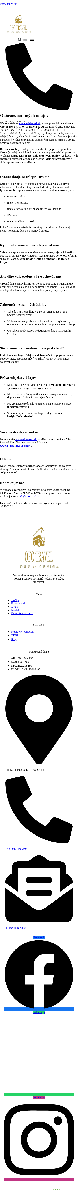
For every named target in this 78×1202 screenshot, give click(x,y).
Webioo (56, 1189)
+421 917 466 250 (16, 848)
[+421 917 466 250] (39, 842)
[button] (27, 39)
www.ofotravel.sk (29, 123)
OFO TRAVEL (9, 4)
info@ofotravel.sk (29, 496)
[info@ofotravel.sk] (39, 921)
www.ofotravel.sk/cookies (15, 445)
